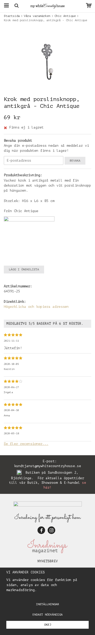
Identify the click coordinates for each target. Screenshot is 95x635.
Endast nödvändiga (47, 614)
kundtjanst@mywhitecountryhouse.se (47, 466)
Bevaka (75, 160)
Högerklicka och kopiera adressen (36, 307)
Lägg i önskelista (24, 269)
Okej (47, 624)
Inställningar (47, 604)
